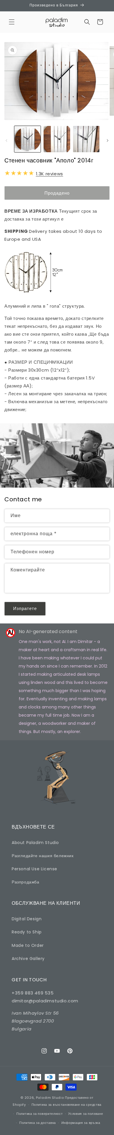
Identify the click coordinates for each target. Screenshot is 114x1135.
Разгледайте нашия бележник (43, 856)
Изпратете (25, 608)
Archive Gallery (28, 958)
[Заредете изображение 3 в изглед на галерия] (86, 139)
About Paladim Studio (35, 842)
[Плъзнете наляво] (6, 140)
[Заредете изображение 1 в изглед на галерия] (27, 139)
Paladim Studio (50, 1097)
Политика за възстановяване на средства (67, 1104)
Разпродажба (25, 882)
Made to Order (28, 945)
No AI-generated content (48, 631)
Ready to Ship (27, 932)
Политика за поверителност (39, 1113)
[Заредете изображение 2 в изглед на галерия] (57, 139)
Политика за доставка (37, 1122)
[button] (11, 21)
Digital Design (27, 919)
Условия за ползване (85, 1113)
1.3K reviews (49, 174)
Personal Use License (34, 869)
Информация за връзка (80, 1122)
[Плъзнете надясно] (107, 140)
